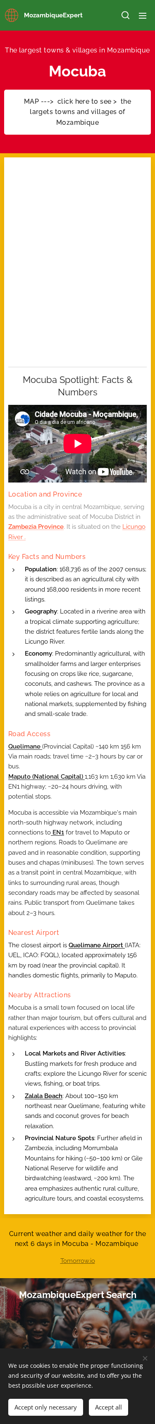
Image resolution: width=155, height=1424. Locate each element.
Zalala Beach (43, 1096)
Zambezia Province (36, 526)
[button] (125, 15)
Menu (142, 15)
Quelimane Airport (97, 945)
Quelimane (25, 746)
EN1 (57, 832)
